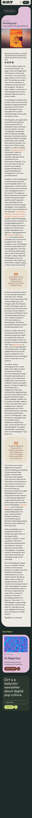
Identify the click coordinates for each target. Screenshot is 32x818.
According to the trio (18, 150)
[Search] (20, 2)
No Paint (11, 235)
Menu (26, 2)
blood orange (17, 345)
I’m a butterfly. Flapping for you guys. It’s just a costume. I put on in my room (15, 214)
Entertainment (10, 11)
